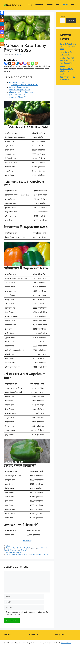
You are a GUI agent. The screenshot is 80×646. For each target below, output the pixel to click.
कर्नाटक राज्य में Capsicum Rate (20, 82)
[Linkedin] (17, 63)
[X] (9, 63)
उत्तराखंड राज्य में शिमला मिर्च (17, 97)
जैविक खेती (49, 5)
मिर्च (17, 550)
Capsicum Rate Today (24, 548)
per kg (34, 548)
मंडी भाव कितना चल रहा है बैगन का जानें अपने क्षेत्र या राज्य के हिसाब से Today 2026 (27, 554)
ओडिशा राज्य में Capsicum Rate (19, 90)
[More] (36, 63)
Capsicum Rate (11, 548)
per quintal (40, 548)
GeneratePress (66, 643)
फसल (57, 5)
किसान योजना (39, 5)
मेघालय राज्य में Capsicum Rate (19, 87)
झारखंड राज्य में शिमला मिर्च (17, 95)
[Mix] (28, 63)
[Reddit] (13, 63)
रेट (19, 550)
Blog (30, 5)
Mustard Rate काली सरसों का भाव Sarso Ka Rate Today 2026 (67, 60)
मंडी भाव (65, 5)
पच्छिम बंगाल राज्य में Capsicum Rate (21, 92)
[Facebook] (6, 63)
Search (62, 17)
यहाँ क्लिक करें (27, 541)
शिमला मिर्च (24, 550)
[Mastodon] (25, 63)
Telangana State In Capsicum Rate (24, 85)
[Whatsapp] (32, 63)
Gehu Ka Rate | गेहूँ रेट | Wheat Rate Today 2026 (68, 46)
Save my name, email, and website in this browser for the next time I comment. (27, 613)
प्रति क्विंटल (10, 550)
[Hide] (1, 47)
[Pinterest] (21, 63)
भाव (15, 550)
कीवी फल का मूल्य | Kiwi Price (14, 552)
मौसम (72, 5)
